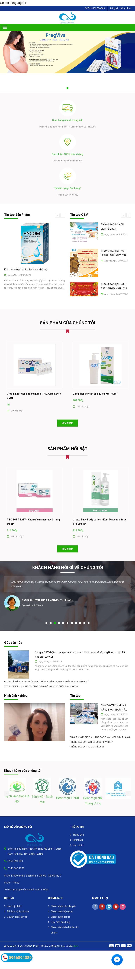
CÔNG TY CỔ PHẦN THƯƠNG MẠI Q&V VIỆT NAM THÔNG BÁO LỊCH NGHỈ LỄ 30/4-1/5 (114, 249)
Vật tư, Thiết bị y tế (17, 909)
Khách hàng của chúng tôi (22, 763)
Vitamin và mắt (12, 269)
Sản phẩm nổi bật (67, 441)
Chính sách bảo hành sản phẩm (64, 922)
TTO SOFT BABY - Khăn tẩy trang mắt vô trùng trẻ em (33, 514)
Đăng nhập (125, 8)
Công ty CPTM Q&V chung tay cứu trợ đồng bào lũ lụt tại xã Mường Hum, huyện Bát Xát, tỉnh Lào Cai (80, 647)
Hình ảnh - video (16, 688)
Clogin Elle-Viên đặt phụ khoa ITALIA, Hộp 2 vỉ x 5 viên (34, 388)
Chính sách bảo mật (62, 904)
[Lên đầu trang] (128, 948)
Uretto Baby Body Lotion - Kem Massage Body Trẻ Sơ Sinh (99, 514)
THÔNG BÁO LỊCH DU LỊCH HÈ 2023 (87, 739)
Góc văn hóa (13, 635)
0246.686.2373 (16, 860)
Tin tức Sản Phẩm (17, 214)
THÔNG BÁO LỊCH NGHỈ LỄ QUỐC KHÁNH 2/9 (91, 734)
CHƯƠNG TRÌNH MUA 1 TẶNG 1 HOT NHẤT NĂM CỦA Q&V (114, 700)
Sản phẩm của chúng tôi (67, 315)
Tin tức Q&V (79, 214)
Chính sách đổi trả (60, 909)
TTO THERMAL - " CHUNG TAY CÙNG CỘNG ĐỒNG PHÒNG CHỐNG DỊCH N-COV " (41, 679)
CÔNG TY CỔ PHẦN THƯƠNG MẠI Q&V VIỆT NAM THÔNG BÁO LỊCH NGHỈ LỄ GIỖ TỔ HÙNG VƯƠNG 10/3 (114, 270)
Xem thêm (67, 415)
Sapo (75, 938)
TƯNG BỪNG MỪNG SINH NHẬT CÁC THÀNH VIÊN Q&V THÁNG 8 (100, 729)
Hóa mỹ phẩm (14, 898)
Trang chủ (78, 827)
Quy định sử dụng (60, 914)
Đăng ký (114, 8)
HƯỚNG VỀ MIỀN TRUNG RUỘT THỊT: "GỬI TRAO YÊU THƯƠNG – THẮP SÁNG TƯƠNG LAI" (46, 674)
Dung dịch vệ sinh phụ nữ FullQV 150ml (95, 386)
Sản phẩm (78, 837)
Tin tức (75, 688)
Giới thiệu (78, 832)
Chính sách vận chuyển (63, 898)
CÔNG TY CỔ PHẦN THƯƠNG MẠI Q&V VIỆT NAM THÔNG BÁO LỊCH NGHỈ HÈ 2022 (114, 227)
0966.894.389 (98, 8)
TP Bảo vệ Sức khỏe (18, 904)
